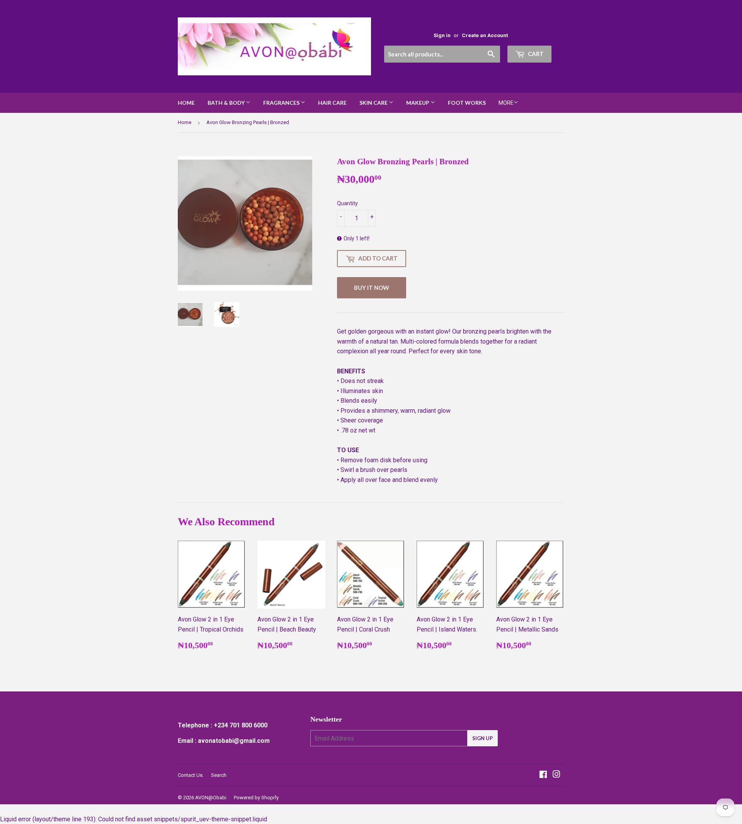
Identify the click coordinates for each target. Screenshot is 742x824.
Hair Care (332, 102)
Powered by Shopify (256, 797)
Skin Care (374, 102)
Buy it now (371, 287)
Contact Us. (191, 775)
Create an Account (485, 35)
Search (218, 775)
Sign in (442, 35)
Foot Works (467, 102)
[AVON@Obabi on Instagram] (556, 775)
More (506, 103)
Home (186, 102)
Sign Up (482, 738)
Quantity (347, 203)
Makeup (418, 102)
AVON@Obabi (210, 797)
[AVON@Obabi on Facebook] (543, 775)
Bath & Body (227, 102)
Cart (535, 53)
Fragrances (282, 102)
